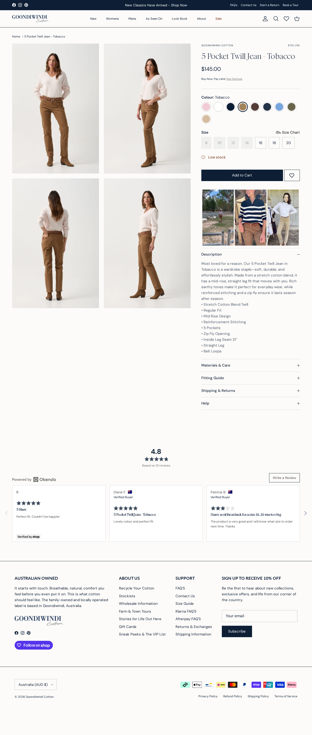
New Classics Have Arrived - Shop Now (156, 5)
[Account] (264, 19)
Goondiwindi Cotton (40, 697)
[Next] (305, 513)
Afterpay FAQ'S (188, 618)
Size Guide (185, 603)
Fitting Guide (212, 378)
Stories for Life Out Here (140, 618)
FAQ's (233, 5)
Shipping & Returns (218, 390)
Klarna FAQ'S (186, 611)
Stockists (127, 596)
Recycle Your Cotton (136, 588)
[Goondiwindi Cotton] (30, 18)
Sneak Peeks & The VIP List (142, 634)
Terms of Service (285, 696)
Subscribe (237, 631)
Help (205, 403)
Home (16, 36)
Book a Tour (291, 5)
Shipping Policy (258, 696)
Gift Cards (127, 626)
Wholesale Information (138, 603)
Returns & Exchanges (194, 626)
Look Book (179, 19)
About (201, 19)
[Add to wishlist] (291, 175)
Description (211, 254)
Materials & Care (215, 365)
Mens (132, 19)
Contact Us (248, 5)
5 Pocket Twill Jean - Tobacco (44, 36)
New (93, 19)
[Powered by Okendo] (34, 479)
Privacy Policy (208, 696)
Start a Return (269, 5)
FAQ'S (180, 588)
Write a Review (284, 478)
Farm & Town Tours (135, 611)
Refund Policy (232, 696)
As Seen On (154, 19)
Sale (218, 19)
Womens (112, 19)
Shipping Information (193, 634)
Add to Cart (242, 175)
